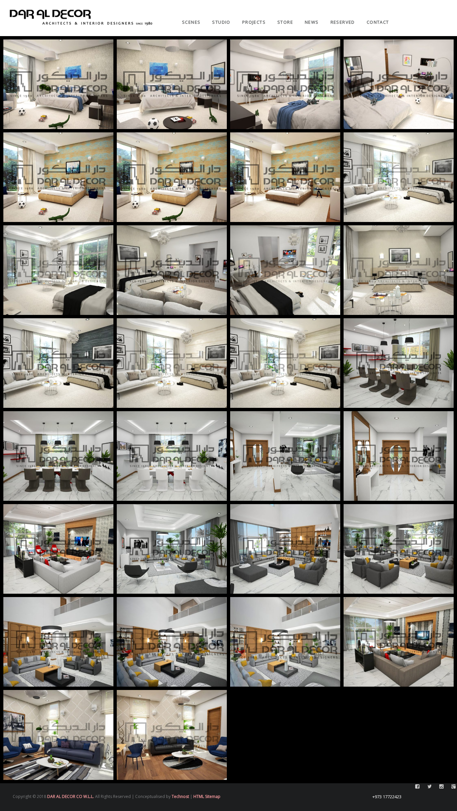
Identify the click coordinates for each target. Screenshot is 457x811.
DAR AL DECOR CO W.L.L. (70, 796)
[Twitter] (429, 3)
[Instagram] (441, 3)
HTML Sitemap (206, 796)
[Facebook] (417, 3)
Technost (180, 796)
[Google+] (453, 3)
